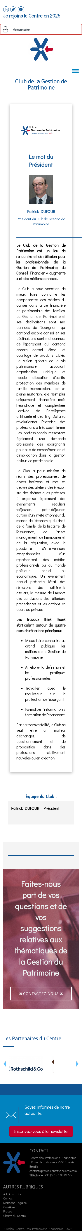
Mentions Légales (15, 1203)
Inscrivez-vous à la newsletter (41, 1131)
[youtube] (21, 9)
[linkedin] (6, 9)
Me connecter (21, 29)
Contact (8, 1198)
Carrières (9, 1207)
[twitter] (13, 9)
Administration (12, 1194)
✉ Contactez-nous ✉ (41, 993)
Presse (7, 1211)
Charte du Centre (14, 1216)
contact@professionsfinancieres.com (53, 1171)
